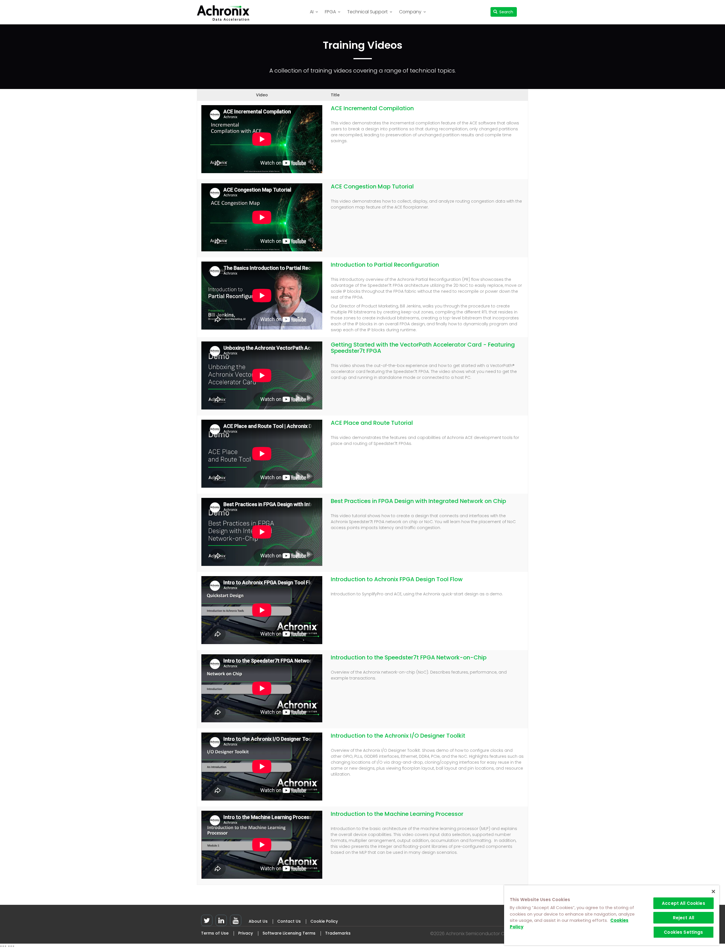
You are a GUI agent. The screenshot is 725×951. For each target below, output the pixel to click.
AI (312, 12)
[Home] (225, 13)
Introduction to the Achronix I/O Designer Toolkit (398, 736)
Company (410, 12)
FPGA (330, 12)
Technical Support (367, 12)
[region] (611, 915)
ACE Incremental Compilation (372, 108)
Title (335, 95)
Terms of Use (215, 933)
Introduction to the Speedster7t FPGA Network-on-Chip (409, 657)
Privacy (245, 933)
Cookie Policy (324, 921)
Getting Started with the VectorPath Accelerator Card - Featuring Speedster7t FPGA (423, 348)
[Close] (713, 891)
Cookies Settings (683, 932)
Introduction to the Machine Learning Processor (397, 814)
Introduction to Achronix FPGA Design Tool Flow (397, 579)
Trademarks (338, 933)
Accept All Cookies (683, 903)
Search (505, 12)
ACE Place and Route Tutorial (372, 423)
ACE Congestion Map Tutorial (372, 186)
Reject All (683, 918)
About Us (258, 921)
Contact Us (289, 921)
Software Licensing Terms (289, 933)
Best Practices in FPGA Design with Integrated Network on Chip (418, 501)
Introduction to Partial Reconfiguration (385, 265)
